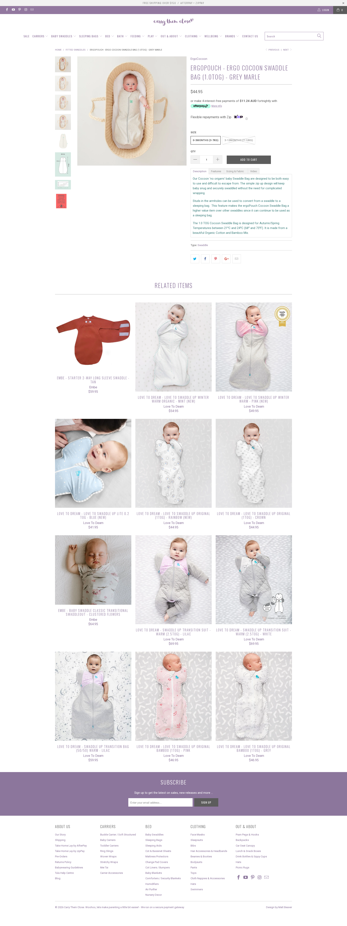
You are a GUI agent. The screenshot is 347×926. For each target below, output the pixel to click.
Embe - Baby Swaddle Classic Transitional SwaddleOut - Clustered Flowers (93, 570)
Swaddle (203, 245)
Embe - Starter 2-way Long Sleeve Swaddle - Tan (93, 337)
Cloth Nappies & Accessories (208, 878)
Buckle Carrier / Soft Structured (118, 834)
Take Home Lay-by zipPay (70, 851)
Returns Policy (63, 862)
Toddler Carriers (109, 845)
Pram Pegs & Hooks (247, 834)
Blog (57, 878)
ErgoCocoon (199, 59)
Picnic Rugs (242, 867)
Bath (121, 36)
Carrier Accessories (111, 872)
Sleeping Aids (153, 845)
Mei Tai (104, 867)
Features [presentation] (216, 171)
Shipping (60, 840)
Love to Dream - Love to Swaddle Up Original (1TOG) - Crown (254, 463)
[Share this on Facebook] (205, 258)
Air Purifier (151, 889)
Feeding (136, 36)
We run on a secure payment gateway (162, 907)
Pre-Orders (61, 856)
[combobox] (294, 36)
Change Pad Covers (156, 862)
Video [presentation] (253, 171)
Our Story (60, 834)
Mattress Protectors (156, 856)
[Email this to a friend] (236, 258)
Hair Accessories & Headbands (209, 851)
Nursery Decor (153, 894)
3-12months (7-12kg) (239, 140)
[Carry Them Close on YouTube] (13, 10)
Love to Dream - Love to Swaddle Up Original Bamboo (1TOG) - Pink (173, 696)
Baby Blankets (153, 872)
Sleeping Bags (89, 36)
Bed (108, 36)
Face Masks (198, 834)
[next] (181, 111)
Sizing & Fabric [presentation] (236, 171)
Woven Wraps (108, 856)
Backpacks (242, 840)
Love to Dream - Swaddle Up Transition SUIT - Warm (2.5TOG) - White (254, 579)
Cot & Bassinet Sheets (158, 851)
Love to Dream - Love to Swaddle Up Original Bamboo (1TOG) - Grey (254, 696)
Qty (193, 151)
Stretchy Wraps (109, 862)
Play (151, 36)
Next (286, 50)
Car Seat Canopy (245, 845)
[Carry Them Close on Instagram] (25, 10)
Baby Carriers (107, 840)
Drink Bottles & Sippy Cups (251, 856)
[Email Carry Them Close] (32, 10)
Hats (193, 883)
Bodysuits (196, 862)
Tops (193, 872)
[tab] (200, 171)
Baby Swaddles (62, 36)
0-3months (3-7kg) (205, 140)
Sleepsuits (197, 840)
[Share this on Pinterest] (215, 258)
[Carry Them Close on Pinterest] (19, 10)
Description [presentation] (199, 171)
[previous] (83, 111)
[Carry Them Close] (173, 22)
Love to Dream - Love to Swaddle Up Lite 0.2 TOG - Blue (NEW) (93, 463)
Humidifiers (152, 883)
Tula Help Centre (64, 872)
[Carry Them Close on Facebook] (6, 10)
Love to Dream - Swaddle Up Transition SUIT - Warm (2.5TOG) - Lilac (173, 579)
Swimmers (197, 889)
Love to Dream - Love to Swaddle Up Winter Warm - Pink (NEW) (254, 346)
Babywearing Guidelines (69, 867)
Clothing (191, 36)
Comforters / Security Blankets (163, 878)
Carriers (38, 36)
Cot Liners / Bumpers (157, 867)
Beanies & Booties (201, 856)
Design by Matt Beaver (279, 907)
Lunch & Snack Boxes (248, 851)
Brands (230, 36)
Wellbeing (211, 36)
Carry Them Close (74, 907)
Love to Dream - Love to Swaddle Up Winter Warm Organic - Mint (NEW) (173, 346)
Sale (26, 36)
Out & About (170, 36)
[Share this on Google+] (226, 258)
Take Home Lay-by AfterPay (71, 845)
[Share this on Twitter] (195, 258)
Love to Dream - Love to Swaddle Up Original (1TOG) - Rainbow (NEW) (173, 463)
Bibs (193, 845)
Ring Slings (106, 851)
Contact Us (250, 36)
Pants (194, 867)
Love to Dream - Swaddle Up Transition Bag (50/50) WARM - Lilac (93, 696)
